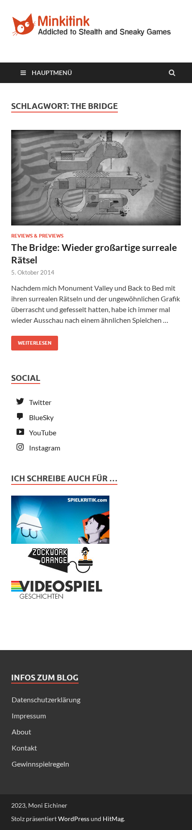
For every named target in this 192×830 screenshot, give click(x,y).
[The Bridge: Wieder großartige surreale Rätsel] (96, 181)
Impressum (29, 715)
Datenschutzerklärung (46, 699)
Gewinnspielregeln (40, 763)
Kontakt (24, 747)
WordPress (73, 818)
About (21, 731)
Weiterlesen (31, 341)
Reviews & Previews (37, 236)
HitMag (113, 818)
